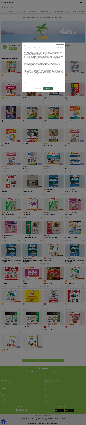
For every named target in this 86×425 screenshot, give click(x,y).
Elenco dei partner (27, 84)
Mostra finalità (38, 88)
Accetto (48, 88)
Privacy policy (43, 54)
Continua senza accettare (60, 44)
